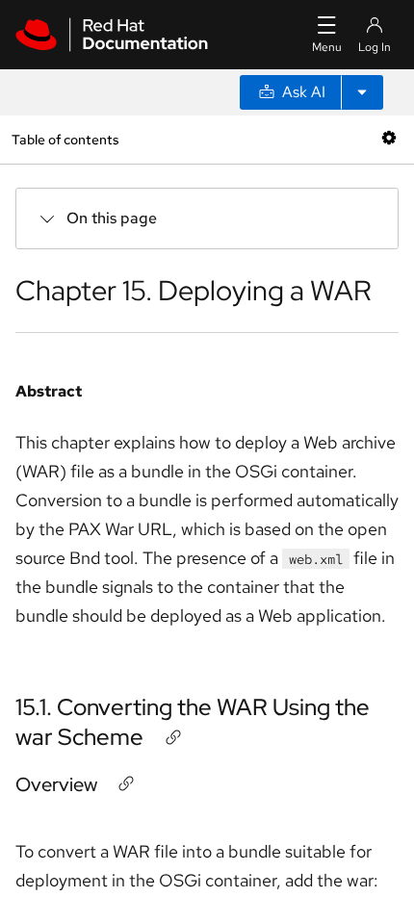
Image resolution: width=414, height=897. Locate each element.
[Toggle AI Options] (362, 92)
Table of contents (65, 139)
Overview (56, 784)
